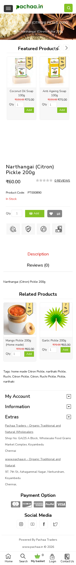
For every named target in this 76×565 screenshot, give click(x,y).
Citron (34, 377)
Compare (58, 213)
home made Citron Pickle (28, 372)
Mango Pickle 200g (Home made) (18, 342)
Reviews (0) (38, 265)
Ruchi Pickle (48, 377)
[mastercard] (15, 505)
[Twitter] (55, 526)
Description (38, 254)
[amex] (38, 505)
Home (8, 561)
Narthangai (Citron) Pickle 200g (42, 32)
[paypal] (49, 505)
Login (52, 561)
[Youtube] (32, 526)
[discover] (26, 505)
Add (36, 213)
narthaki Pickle (56, 372)
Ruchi (7, 377)
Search (23, 561)
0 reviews (62, 181)
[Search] (68, 8)
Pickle (61, 377)
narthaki (8, 382)
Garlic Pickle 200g (54, 340)
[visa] (61, 505)
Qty (8, 213)
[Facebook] (43, 526)
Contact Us (67, 561)
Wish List (51, 213)
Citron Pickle (20, 377)
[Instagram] (21, 526)
